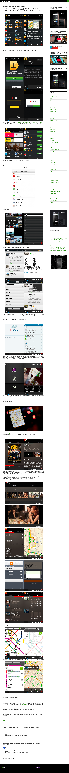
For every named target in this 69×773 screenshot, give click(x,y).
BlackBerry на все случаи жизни (55, 136)
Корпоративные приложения (55, 167)
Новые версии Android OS (54, 173)
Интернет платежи (53, 162)
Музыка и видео (53, 169)
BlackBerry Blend (53, 107)
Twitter (4, 720)
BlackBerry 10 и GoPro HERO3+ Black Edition (10, 739)
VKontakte (5, 725)
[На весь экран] (66, 42)
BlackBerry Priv (52, 129)
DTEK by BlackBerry (53, 138)
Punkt (51, 145)
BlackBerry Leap (53, 122)
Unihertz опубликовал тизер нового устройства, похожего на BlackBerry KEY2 (58, 239)
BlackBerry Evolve (53, 111)
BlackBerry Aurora (53, 105)
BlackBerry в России (6, 1)
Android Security (53, 94)
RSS (3, 717)
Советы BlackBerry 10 (53, 193)
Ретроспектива (52, 187)
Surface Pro (59, 1)
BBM (51, 98)
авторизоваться (22, 761)
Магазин (29, 1)
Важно (51, 153)
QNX (51, 147)
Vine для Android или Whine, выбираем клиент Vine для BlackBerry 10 (15, 735)
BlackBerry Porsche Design (54, 127)
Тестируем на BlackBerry (54, 198)
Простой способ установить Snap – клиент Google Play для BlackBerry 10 (29, 122)
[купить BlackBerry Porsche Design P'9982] (58, 262)
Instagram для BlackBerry (54, 142)
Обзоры (46, 1)
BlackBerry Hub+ (53, 113)
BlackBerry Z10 (15, 700)
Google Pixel (64, 1)
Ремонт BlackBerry (53, 1)
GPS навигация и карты (54, 140)
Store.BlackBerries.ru (6, 728)
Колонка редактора (53, 164)
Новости (13, 6)
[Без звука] (64, 42)
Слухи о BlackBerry (53, 189)
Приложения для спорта (54, 178)
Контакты (20, 1)
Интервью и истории (53, 158)
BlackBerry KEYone (53, 120)
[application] (58, 39)
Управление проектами (54, 200)
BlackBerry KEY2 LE (53, 118)
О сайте (25, 1)
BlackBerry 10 (52, 102)
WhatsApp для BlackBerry (54, 149)
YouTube (32, 1)
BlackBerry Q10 (52, 131)
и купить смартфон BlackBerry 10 (17, 728)
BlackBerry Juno (53, 114)
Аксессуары (52, 151)
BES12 (51, 100)
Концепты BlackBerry (53, 165)
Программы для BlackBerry (20, 6)
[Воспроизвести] (51, 42)
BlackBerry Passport (53, 125)
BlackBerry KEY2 (53, 116)
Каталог (36, 1)
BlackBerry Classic (53, 109)
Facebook (4, 722)
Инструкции (52, 156)
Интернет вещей (53, 160)
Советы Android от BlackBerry (55, 191)
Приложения (41, 1)
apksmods (52, 250)
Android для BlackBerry (7, 6)
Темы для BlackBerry (53, 196)
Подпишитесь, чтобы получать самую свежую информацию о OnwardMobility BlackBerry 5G (58, 244)
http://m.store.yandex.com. (7, 55)
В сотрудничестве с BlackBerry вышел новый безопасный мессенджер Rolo (58, 248)
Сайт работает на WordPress (6, 771)
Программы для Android (54, 180)
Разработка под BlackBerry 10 (55, 184)
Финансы (51, 202)
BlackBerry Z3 (52, 133)
